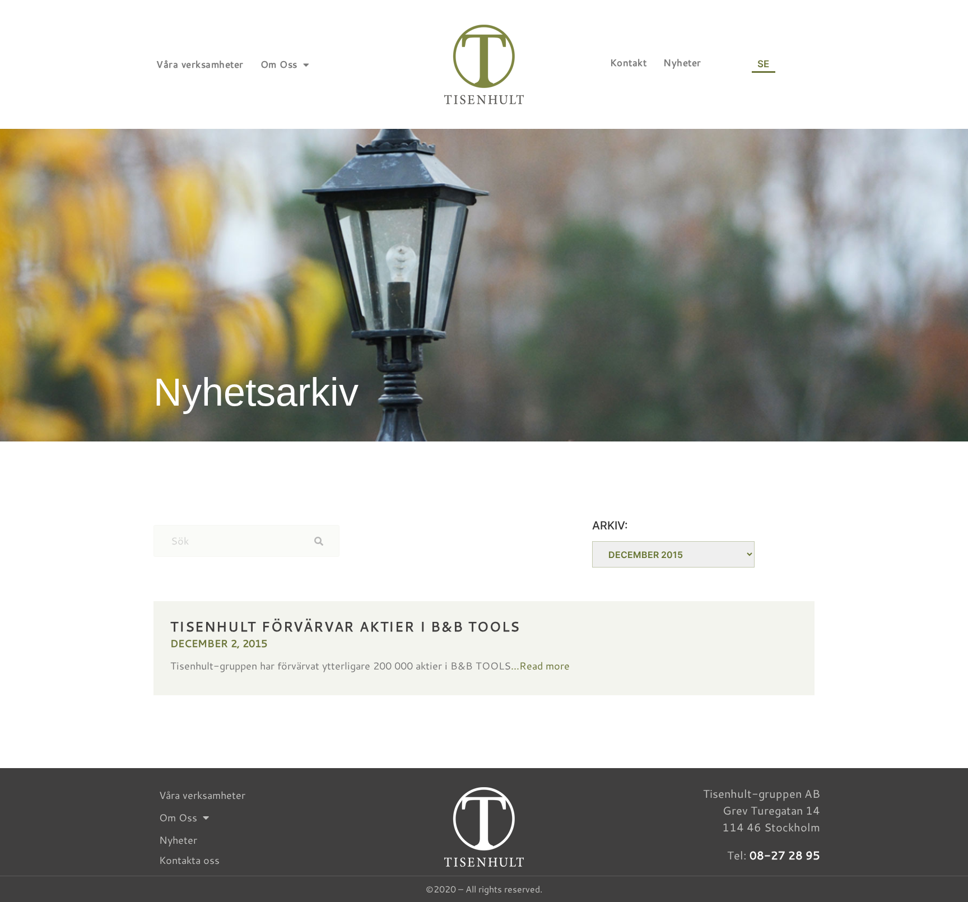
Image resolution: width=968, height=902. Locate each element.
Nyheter (682, 62)
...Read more (540, 665)
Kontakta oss (189, 860)
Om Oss (278, 64)
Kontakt (628, 62)
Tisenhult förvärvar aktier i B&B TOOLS (345, 626)
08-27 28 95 (785, 855)
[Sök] (326, 541)
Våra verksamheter (200, 64)
